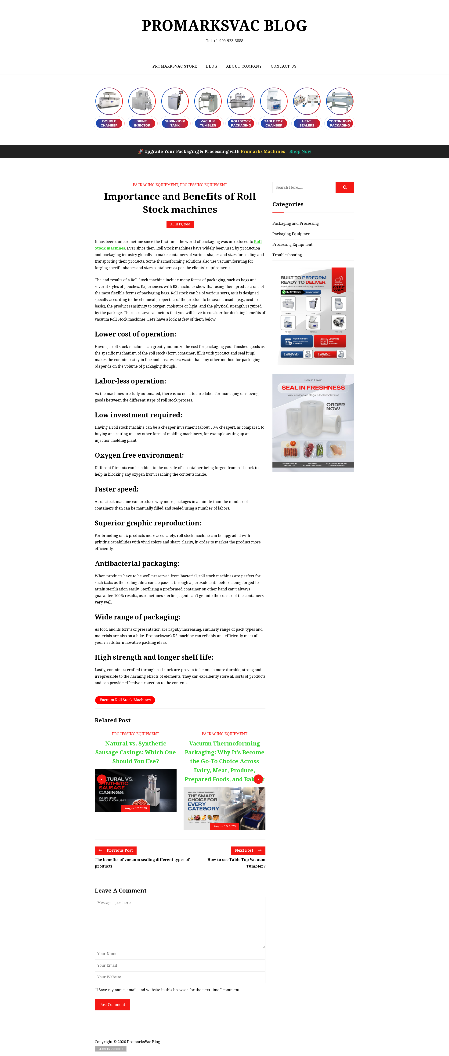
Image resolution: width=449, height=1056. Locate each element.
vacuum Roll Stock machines (125, 700)
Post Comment (112, 1004)
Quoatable (117, 1049)
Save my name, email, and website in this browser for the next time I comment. (169, 990)
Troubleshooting (287, 255)
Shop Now (300, 151)
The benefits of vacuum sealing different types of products (142, 862)
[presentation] (101, 779)
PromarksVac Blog (224, 25)
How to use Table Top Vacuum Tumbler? (236, 862)
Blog (211, 66)
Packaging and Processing (295, 223)
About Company (244, 66)
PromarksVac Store (174, 66)
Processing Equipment (203, 185)
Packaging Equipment (155, 185)
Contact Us (284, 66)
